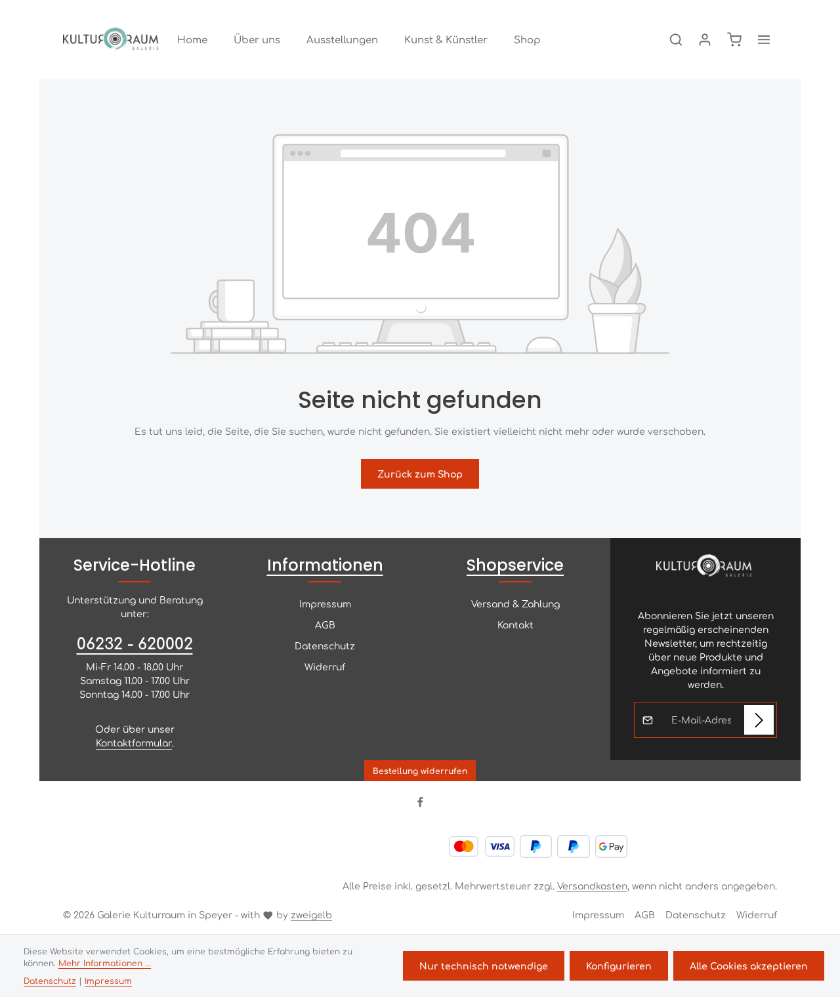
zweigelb (311, 914)
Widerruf (324, 666)
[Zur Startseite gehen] (112, 39)
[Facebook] (420, 804)
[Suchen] (676, 39)
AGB (325, 624)
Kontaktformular (134, 742)
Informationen (325, 565)
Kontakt (515, 624)
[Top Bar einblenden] (764, 39)
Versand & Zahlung (515, 603)
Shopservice (515, 565)
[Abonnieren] (759, 720)
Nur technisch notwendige (483, 965)
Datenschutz (325, 645)
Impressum (325, 603)
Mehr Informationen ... (104, 963)
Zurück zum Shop (420, 473)
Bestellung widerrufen (420, 770)
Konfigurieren (619, 965)
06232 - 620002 (135, 642)
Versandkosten (592, 885)
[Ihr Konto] (705, 39)
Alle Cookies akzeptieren (749, 965)
